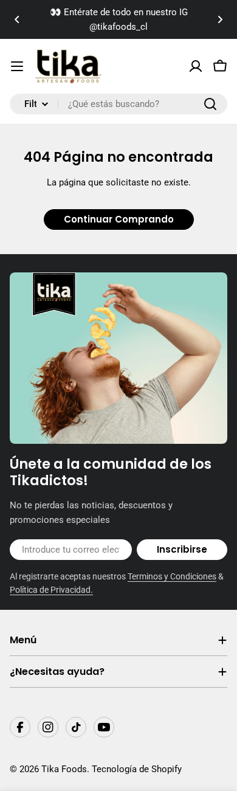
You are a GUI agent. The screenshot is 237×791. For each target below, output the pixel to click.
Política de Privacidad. (51, 590)
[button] (17, 19)
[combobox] (118, 104)
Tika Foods (64, 769)
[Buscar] (210, 104)
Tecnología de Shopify (137, 769)
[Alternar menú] (17, 66)
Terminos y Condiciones (172, 576)
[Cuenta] (195, 66)
